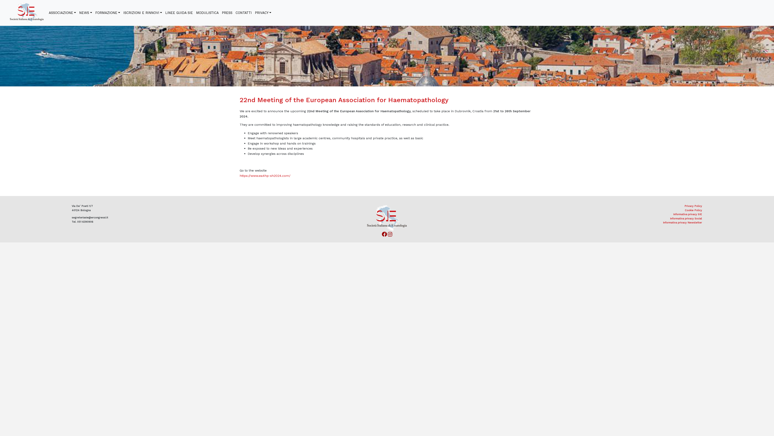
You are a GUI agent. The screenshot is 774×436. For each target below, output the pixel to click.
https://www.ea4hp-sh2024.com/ (265, 176)
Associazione (61, 13)
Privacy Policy (693, 206)
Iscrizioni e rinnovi (141, 13)
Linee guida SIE (179, 13)
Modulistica (207, 13)
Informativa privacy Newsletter (682, 222)
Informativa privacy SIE (687, 214)
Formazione (106, 13)
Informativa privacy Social (686, 218)
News (84, 13)
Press (227, 13)
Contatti (244, 13)
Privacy (261, 13)
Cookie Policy (693, 210)
